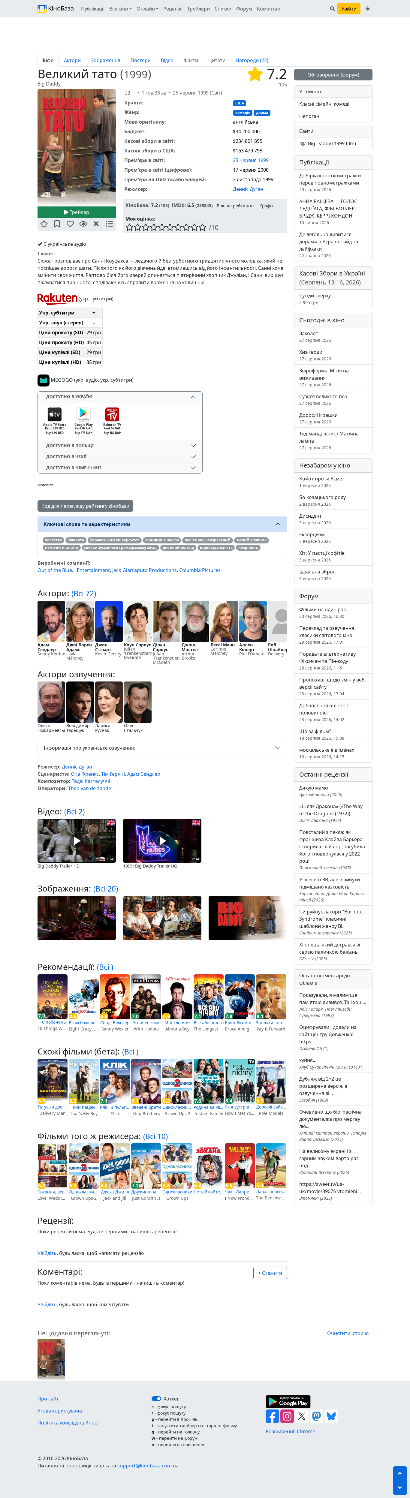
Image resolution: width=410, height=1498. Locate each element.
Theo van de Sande (89, 788)
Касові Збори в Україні (332, 277)
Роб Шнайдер (278, 647)
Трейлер (78, 212)
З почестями (146, 1022)
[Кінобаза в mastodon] (317, 1415)
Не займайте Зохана (209, 1192)
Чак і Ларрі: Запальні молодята (240, 1192)
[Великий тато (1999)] (51, 1359)
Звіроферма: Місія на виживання (324, 377)
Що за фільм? (321, 734)
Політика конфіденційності (69, 1422)
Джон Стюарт (103, 647)
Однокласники (177, 1192)
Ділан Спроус (160, 647)
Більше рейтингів (235, 206)
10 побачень (53, 1022)
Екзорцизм (315, 537)
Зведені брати (146, 1107)
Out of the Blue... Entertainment (74, 570)
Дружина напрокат (146, 1192)
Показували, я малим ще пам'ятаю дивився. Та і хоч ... (332, 1005)
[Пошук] (332, 9)
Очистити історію (348, 1333)
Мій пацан (84, 1107)
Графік (266, 206)
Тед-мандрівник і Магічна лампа (329, 440)
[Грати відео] (77, 840)
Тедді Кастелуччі (91, 781)
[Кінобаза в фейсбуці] (273, 1415)
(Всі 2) (74, 812)
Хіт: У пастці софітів (322, 556)
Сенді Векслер (115, 1022)
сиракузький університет (114, 540)
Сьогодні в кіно (322, 320)
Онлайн (146, 8)
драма (262, 112)
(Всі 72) (83, 593)
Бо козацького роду (322, 500)
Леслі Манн (222, 645)
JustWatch (45, 485)
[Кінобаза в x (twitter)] (302, 1415)
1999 (136, 74)
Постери (141, 60)
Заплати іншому (271, 1022)
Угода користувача (60, 1410)
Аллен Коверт (247, 647)
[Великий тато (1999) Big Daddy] (77, 147)
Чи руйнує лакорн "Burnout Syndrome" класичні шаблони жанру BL (331, 922)
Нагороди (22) (252, 60)
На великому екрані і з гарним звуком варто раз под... (329, 1161)
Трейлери (198, 8)
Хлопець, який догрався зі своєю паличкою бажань (329, 951)
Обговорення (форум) (333, 74)
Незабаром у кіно (324, 465)
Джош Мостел (190, 647)
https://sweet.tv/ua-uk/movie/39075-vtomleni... (330, 1191)
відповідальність (216, 547)
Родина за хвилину (209, 1107)
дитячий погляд (178, 547)
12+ (129, 93)
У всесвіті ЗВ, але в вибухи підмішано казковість (331, 889)
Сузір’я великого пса (323, 399)
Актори (72, 60)
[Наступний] (119, 148)
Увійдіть (47, 1253)
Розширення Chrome (290, 1431)
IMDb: (179, 205)
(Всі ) (105, 967)
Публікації (92, 8)
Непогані (310, 116)
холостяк (53, 540)
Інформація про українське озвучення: (89, 747)
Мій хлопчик (177, 1022)
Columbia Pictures (200, 570)
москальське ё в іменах (326, 753)
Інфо (48, 60)
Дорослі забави (271, 1107)
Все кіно (118, 8)
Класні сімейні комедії (325, 104)
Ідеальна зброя (317, 574)
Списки (223, 8)
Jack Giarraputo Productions (144, 570)
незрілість (248, 547)
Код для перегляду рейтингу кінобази (85, 506)
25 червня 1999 (251, 160)
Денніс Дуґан (248, 189)
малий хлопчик (252, 540)
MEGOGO (61, 380)
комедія (242, 112)
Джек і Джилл (115, 1192)
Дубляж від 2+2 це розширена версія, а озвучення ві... (323, 1089)
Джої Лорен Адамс (79, 647)
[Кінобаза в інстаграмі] (287, 1415)
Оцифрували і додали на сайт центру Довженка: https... (328, 1037)
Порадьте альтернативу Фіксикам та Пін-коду (327, 661)
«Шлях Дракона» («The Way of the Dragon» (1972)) (331, 813)
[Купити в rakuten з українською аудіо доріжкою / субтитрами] (57, 298)
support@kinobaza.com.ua (148, 1465)
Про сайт (48, 1398)
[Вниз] (400, 1488)
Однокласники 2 (177, 1107)
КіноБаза (60, 8)
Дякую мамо (320, 790)
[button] (44, 224)
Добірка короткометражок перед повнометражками (330, 182)
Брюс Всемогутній (240, 1022)
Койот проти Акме (320, 481)
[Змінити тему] (367, 9)
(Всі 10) (155, 1136)
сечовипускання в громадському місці (120, 547)
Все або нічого (209, 1022)
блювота (76, 540)
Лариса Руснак (102, 728)
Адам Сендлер (47, 647)
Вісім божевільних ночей (84, 1022)
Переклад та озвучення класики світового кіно (326, 635)
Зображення (105, 60)
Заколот (315, 336)
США (239, 103)
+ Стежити (270, 1273)
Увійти (349, 8)
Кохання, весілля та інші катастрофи (53, 1192)
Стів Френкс (85, 774)
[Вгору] (400, 1473)
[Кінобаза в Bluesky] (331, 1415)
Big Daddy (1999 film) (331, 143)
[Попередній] (34, 148)
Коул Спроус (137, 645)
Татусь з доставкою (53, 1107)
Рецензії (172, 8)
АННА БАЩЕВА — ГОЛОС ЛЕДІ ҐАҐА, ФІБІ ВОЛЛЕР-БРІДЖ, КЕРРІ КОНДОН (328, 211)
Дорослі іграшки (318, 418)
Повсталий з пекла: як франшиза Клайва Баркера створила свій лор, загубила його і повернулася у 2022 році (332, 850)
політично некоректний (208, 540)
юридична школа (162, 540)
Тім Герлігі (113, 774)
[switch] (156, 1398)
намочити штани (61, 547)
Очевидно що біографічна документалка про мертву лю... (332, 1125)
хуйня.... (330, 1063)
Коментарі (269, 8)
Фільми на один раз (322, 612)
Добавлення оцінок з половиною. (323, 712)
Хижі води (315, 355)
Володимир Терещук (78, 728)
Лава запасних (271, 1191)
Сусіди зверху (315, 298)
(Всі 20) (105, 889)
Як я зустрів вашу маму (240, 1107)
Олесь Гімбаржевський (54, 728)
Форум (244, 8)
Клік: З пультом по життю (115, 1107)
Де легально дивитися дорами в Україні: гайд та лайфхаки (328, 244)
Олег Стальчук (133, 728)
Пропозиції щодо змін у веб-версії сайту (332, 686)
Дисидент (315, 519)
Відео (167, 60)
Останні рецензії (323, 774)
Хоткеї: (171, 1398)
